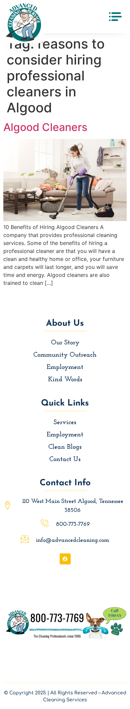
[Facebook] (65, 558)
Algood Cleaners (45, 127)
